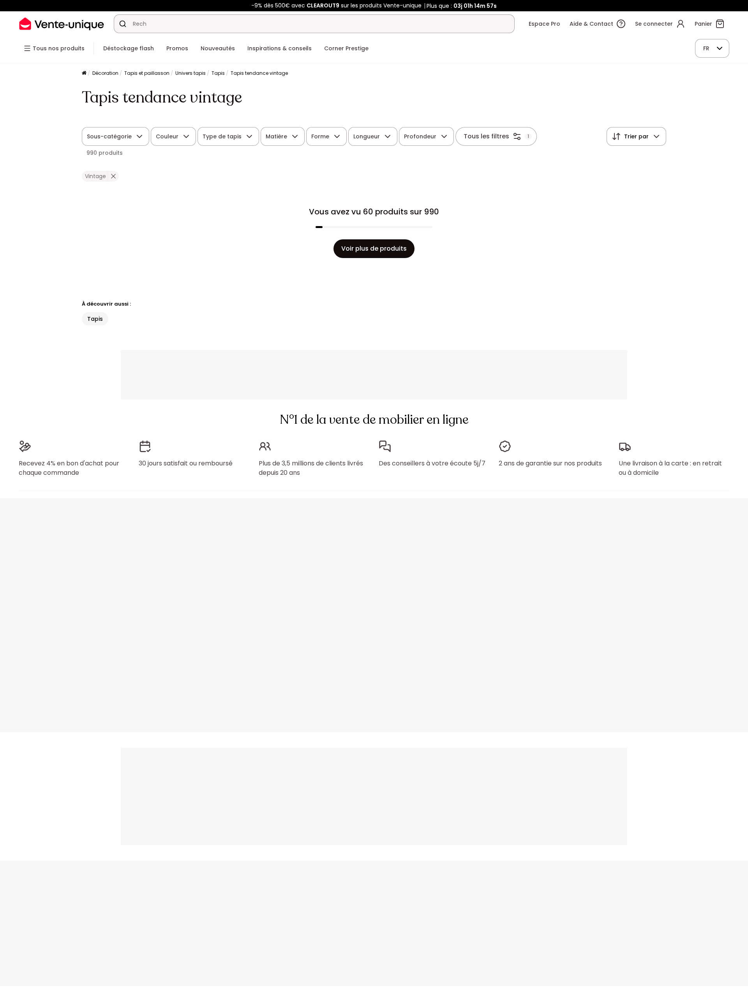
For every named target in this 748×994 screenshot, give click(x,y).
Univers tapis (190, 73)
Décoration (105, 73)
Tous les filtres (486, 136)
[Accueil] (84, 73)
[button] (113, 176)
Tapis (218, 73)
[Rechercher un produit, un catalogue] (122, 23)
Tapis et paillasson (146, 73)
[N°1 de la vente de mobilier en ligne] (61, 23)
